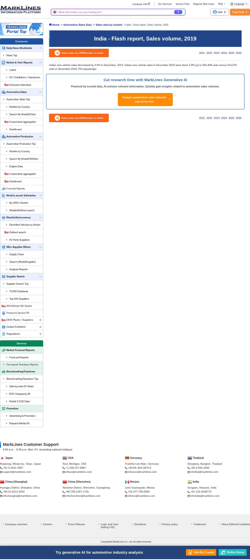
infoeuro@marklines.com (142, 471)
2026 (239, 52)
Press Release (76, 524)
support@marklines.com (17, 471)
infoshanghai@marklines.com (20, 495)
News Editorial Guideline (236, 524)
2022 (209, 52)
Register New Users (203, 4)
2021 (202, 52)
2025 (231, 52)
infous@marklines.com (79, 471)
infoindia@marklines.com (205, 495)
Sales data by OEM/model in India (82, 52)
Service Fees (183, 4)
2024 (224, 52)
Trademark (199, 524)
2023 (217, 52)
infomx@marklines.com (141, 495)
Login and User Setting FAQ (109, 526)
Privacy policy (170, 524)
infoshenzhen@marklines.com (83, 495)
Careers (47, 524)
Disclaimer (140, 524)
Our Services (165, 4)
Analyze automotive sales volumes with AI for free (144, 99)
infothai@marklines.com (204, 471)
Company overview (16, 524)
